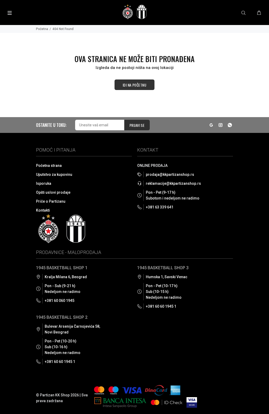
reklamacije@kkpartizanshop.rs (173, 183)
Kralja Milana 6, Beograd (66, 277)
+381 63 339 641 (159, 207)
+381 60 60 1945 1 (60, 362)
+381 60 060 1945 (59, 300)
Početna (42, 29)
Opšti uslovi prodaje (53, 192)
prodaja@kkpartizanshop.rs (170, 174)
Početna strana (49, 165)
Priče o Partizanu (50, 201)
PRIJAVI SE (137, 125)
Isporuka (43, 183)
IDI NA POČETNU (134, 85)
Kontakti (43, 210)
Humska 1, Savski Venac (166, 277)
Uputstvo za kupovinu (54, 174)
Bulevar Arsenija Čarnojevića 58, (72, 329)
